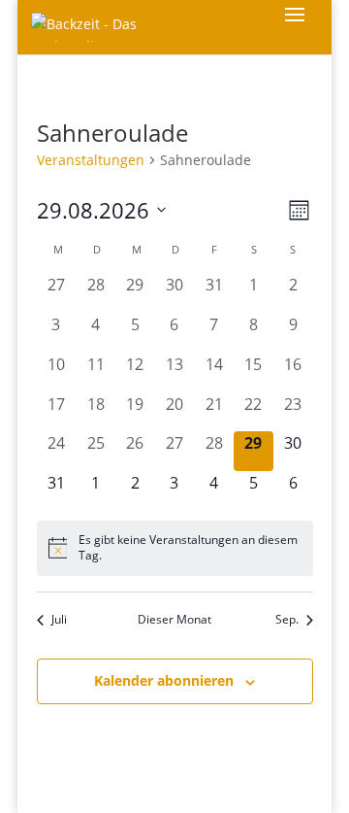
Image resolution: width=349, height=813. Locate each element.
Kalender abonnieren (164, 680)
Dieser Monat (174, 619)
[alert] (175, 548)
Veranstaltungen (90, 160)
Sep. (287, 619)
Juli (59, 619)
